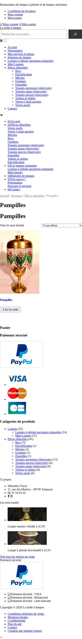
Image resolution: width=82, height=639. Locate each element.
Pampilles (21, 84)
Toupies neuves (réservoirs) (31, 94)
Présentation (15, 50)
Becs (18, 71)
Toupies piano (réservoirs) (31, 91)
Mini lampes (15, 172)
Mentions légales (18, 617)
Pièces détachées (18, 67)
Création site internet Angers (25, 630)
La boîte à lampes (10, 27)
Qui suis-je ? (17, 179)
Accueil (12, 47)
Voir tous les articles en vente (17, 556)
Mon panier (15, 17)
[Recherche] (75, 34)
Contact (12, 108)
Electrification (23, 74)
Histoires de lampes (19, 57)
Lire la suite (10, 309)
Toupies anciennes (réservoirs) (33, 88)
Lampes (12, 428)
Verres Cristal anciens (28, 101)
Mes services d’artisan (21, 54)
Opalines (20, 81)
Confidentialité (16, 620)
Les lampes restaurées (22, 165)
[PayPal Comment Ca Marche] (21, 366)
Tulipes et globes (25, 98)
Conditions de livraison (21, 11)
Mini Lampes (16, 64)
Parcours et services (19, 186)
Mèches (20, 77)
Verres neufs (22, 105)
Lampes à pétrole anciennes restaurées (30, 60)
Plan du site (15, 624)
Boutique (16, 195)
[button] (5, 40)
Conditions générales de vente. (26, 613)
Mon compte (15, 14)
